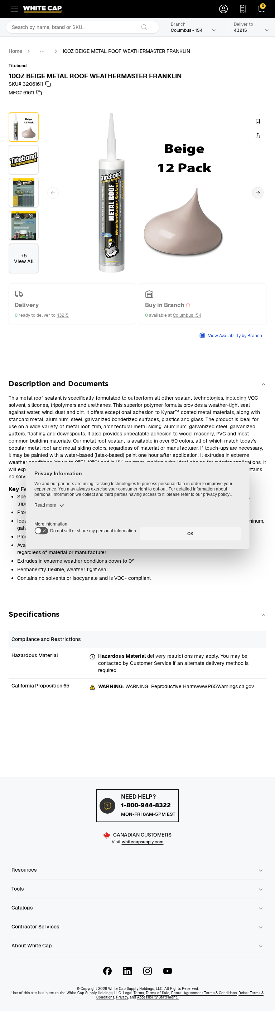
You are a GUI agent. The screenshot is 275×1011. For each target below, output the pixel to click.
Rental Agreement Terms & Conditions (204, 993)
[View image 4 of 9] (24, 226)
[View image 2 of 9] (24, 160)
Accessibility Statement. (158, 997)
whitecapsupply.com (143, 842)
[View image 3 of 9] (24, 193)
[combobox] (71, 27)
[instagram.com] (147, 971)
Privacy (122, 997)
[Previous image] (53, 192)
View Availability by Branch (235, 336)
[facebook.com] (107, 971)
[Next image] (258, 192)
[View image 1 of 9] (24, 127)
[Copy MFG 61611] (39, 92)
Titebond (17, 66)
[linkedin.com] (127, 971)
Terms (139, 993)
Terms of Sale (157, 993)
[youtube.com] (167, 971)
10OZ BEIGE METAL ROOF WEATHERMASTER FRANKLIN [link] (126, 51)
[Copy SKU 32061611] (48, 84)
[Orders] (243, 9)
